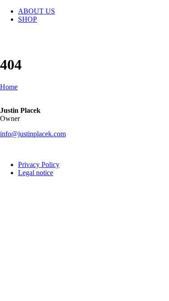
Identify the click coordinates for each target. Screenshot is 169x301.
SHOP (27, 19)
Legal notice (35, 172)
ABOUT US (36, 11)
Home (9, 87)
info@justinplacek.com (33, 134)
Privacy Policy (38, 164)
